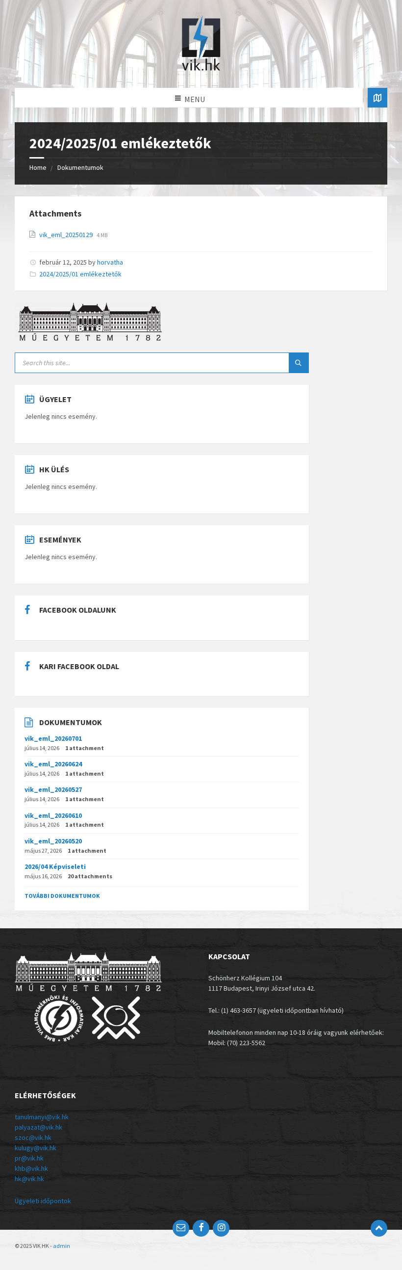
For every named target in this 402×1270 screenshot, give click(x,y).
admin (61, 1245)
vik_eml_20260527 (53, 789)
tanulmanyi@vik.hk (42, 1116)
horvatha (110, 262)
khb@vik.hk (31, 1168)
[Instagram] (221, 1228)
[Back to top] (379, 1228)
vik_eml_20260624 (53, 763)
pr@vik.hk (29, 1158)
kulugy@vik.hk (35, 1147)
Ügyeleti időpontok (43, 1200)
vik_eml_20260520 (53, 841)
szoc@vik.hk (33, 1137)
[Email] (181, 1228)
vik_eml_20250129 (66, 234)
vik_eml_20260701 (53, 738)
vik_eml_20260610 (53, 815)
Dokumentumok (80, 167)
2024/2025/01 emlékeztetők (80, 274)
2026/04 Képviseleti (55, 866)
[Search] (298, 363)
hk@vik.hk (29, 1178)
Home (38, 167)
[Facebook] (201, 1228)
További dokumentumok (62, 895)
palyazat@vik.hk (38, 1127)
